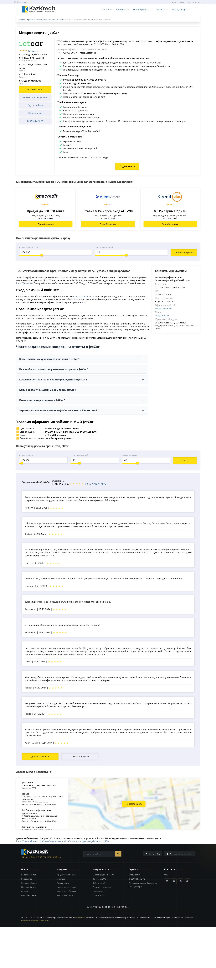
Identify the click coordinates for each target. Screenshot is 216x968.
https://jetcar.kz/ (24, 283)
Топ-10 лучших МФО (95, 483)
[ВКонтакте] (167, 881)
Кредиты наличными (66, 874)
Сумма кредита (26, 455)
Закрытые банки (29, 883)
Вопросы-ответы (29, 895)
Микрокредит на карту (103, 874)
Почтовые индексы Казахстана (143, 883)
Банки (105, 9)
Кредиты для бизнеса (66, 891)
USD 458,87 (172, 2)
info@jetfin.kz (162, 315)
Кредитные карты (65, 895)
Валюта (161, 9)
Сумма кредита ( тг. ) (28, 247)
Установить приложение (181, 854)
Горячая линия (35, 120)
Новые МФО (98, 891)
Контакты (169, 869)
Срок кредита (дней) (104, 247)
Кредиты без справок (66, 887)
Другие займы (35, 105)
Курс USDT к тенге (137, 879)
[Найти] (118, 854)
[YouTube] (174, 881)
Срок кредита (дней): (80, 455)
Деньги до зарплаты (102, 887)
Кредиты (121, 9)
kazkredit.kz (80, 917)
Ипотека (61, 879)
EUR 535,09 (185, 2)
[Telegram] (180, 881)
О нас (166, 874)
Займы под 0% (99, 879)
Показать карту (134, 803)
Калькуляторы (179, 9)
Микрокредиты (141, 9)
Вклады (24, 891)
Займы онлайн (99, 883)
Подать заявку (127, 166)
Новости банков (28, 887)
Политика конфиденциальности (35, 921)
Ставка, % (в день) (130, 455)
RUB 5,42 (196, 2)
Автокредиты (63, 883)
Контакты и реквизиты (35, 97)
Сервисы (133, 869)
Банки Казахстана (29, 874)
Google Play (154, 854)
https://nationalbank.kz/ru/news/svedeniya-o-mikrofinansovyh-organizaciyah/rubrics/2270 (62, 841)
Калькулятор (35, 112)
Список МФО (98, 895)
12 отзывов (33, 51)
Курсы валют (134, 874)
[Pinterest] (187, 881)
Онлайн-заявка (35, 89)
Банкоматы (26, 879)
